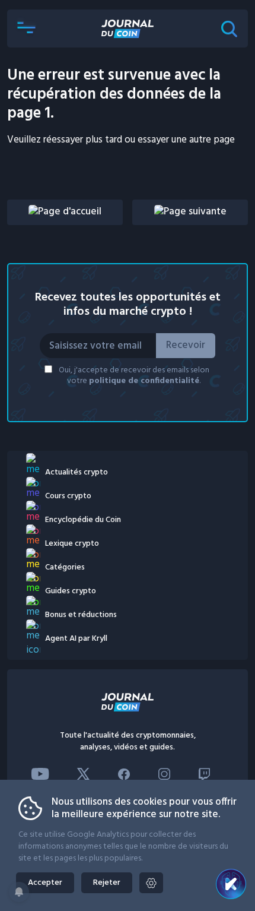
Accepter (45, 883)
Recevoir (185, 345)
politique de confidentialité (144, 381)
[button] (26, 29)
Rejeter (106, 883)
